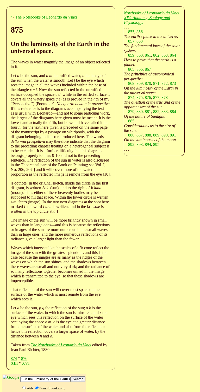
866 (139, 69)
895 (156, 144)
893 (139, 144)
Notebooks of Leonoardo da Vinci (151, 13)
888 (148, 135)
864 (173, 55)
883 (164, 111)
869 (139, 83)
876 (24, 358)
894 (148, 144)
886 (131, 135)
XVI (25, 363)
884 (173, 111)
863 (164, 55)
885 (131, 121)
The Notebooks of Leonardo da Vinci (46, 17)
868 (131, 83)
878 (164, 97)
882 (156, 111)
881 (148, 111)
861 (148, 55)
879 (131, 111)
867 (148, 69)
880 (139, 111)
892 (131, 144)
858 (139, 41)
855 (131, 31)
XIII (14, 363)
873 (173, 83)
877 (156, 97)
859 (131, 55)
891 (173, 135)
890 (164, 135)
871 (156, 83)
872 (164, 83)
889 (156, 135)
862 (156, 55)
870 (148, 83)
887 (139, 135)
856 (139, 31)
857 (131, 41)
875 (139, 97)
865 (131, 69)
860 (139, 55)
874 (14, 358)
